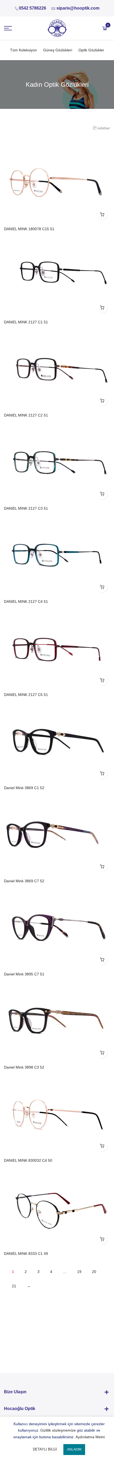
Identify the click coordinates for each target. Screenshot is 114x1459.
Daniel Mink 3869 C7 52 (24, 881)
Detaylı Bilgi (45, 1449)
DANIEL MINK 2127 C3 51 (26, 508)
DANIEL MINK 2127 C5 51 (26, 695)
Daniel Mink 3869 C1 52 (24, 788)
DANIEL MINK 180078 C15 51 (29, 229)
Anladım (74, 1449)
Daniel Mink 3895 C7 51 (24, 974)
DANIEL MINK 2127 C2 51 (26, 415)
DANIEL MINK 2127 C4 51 (26, 601)
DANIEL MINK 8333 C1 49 (26, 1253)
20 (94, 1272)
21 (14, 1286)
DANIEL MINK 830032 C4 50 (28, 1160)
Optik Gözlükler (91, 50)
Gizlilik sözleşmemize (58, 1430)
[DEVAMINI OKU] (102, 214)
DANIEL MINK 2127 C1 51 (26, 322)
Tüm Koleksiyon (23, 50)
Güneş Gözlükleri (57, 50)
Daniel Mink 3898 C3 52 (24, 1067)
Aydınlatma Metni (90, 1437)
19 (79, 1272)
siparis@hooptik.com (77, 8)
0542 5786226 (32, 8)
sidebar (104, 128)
